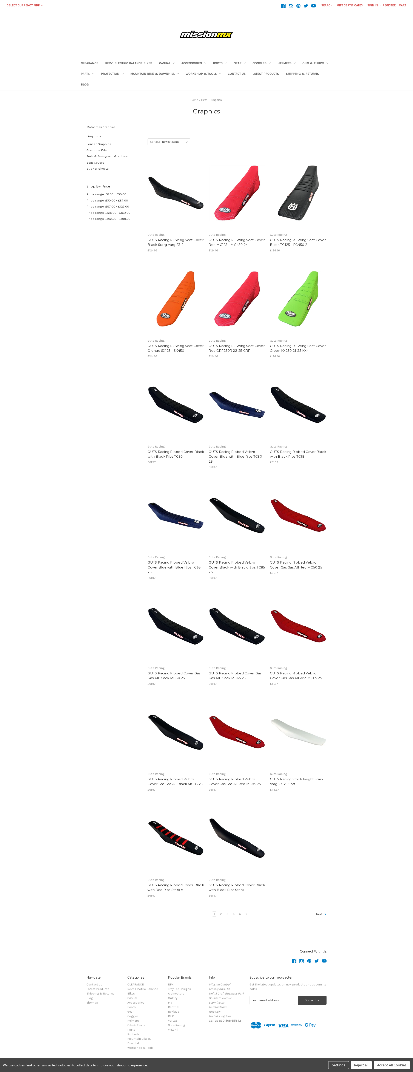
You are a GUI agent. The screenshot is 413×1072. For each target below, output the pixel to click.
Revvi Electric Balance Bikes (128, 63)
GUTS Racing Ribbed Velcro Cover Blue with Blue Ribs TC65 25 (174, 567)
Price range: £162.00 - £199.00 (108, 219)
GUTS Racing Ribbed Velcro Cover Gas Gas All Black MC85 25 (175, 781)
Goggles (260, 63)
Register (389, 5)
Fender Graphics (98, 144)
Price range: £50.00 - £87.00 (107, 200)
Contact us (237, 74)
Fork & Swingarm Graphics (107, 156)
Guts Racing (176, 1025)
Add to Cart (176, 200)
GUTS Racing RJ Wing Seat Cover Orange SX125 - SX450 (175, 348)
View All (173, 1030)
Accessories (191, 63)
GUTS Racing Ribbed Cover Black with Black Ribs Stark (237, 887)
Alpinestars (176, 993)
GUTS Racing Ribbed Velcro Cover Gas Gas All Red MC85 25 (235, 781)
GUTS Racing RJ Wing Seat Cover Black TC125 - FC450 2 (298, 242)
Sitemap (92, 1002)
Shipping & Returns (302, 74)
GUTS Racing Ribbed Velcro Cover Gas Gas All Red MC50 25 (296, 564)
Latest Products (266, 74)
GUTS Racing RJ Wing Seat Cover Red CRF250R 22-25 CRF (237, 348)
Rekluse (173, 1011)
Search (326, 5)
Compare (174, 193)
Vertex (172, 1020)
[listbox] (176, 142)
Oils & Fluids (313, 63)
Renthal (173, 1007)
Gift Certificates (350, 5)
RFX (171, 984)
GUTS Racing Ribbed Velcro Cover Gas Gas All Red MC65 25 (296, 675)
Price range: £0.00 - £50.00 (106, 194)
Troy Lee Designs (179, 989)
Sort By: (155, 141)
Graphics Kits (96, 150)
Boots (218, 63)
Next (319, 914)
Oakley (172, 998)
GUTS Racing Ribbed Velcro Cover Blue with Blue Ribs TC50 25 (235, 456)
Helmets (284, 63)
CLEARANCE (89, 63)
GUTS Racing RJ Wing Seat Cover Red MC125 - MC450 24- (237, 242)
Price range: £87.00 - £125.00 (107, 206)
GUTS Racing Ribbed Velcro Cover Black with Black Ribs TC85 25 (237, 567)
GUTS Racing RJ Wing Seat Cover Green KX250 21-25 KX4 (298, 348)
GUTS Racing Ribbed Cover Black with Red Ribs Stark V (176, 887)
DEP (171, 1016)
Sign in (372, 5)
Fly (170, 1002)
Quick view (175, 185)
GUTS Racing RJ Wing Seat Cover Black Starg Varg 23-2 (175, 242)
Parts (85, 74)
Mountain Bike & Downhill (152, 74)
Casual (164, 63)
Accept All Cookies (392, 1065)
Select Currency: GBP (23, 5)
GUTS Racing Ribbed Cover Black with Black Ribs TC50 (176, 454)
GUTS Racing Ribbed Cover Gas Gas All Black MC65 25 (235, 675)
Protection (110, 74)
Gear (238, 63)
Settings (338, 1065)
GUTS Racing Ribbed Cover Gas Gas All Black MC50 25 (174, 675)
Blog (85, 84)
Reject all (361, 1065)
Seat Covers (95, 162)
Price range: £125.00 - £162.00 (108, 213)
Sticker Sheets (97, 168)
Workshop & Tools (201, 74)
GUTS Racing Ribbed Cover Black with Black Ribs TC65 (298, 454)
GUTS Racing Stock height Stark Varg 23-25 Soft (297, 781)
